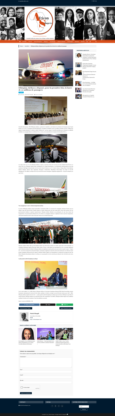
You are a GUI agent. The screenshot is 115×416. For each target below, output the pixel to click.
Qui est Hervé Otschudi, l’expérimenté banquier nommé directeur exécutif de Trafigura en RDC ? (89, 66)
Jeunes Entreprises (38, 41)
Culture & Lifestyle (61, 41)
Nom (21, 369)
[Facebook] (30, 317)
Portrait (30, 41)
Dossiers (83, 41)
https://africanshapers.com (35, 319)
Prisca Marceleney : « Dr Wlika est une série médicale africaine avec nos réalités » (89, 84)
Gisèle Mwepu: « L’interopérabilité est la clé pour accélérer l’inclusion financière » (45, 343)
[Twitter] (32, 317)
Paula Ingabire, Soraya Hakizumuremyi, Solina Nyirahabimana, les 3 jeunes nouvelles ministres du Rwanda (27, 343)
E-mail (21, 375)
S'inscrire (84, 409)
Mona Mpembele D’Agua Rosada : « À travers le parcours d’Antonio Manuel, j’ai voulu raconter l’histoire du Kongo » (89, 75)
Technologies (70, 41)
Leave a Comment (38, 94)
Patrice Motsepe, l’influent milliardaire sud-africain (26, 308)
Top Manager (52, 41)
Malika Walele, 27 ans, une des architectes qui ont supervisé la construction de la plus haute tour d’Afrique (63, 343)
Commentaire (23, 356)
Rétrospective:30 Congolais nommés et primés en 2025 (88, 96)
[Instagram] (31, 317)
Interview (77, 41)
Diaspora (46, 41)
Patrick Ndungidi (30, 94)
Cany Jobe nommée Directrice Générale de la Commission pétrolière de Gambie (89, 90)
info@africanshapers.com (24, 405)
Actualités (24, 41)
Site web (21, 380)
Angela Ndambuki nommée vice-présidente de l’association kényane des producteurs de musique (66, 308)
